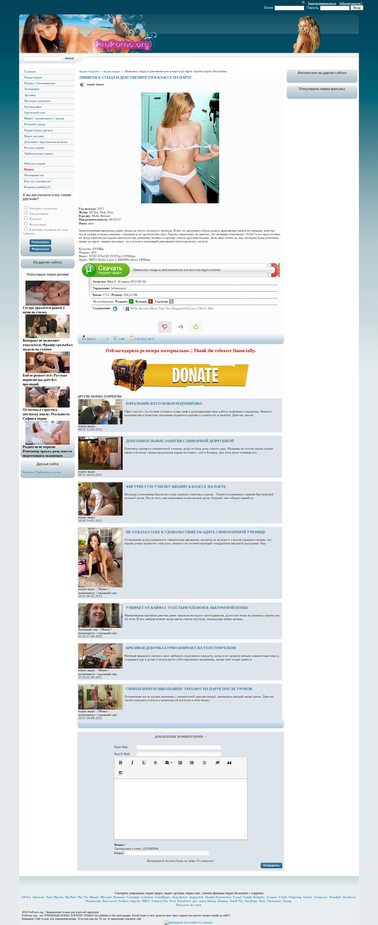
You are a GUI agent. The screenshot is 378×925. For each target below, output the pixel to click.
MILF (146, 901)
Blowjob (106, 897)
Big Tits (83, 897)
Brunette (119, 897)
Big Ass (58, 897)
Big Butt (70, 897)
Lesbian (123, 901)
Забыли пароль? (351, 3)
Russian (223, 901)
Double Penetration (218, 897)
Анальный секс (88, 629)
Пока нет (35, 219)
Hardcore (349, 897)
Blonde (94, 897)
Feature (272, 897)
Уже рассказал (38, 213)
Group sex (321, 897)
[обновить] (118, 288)
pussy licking (207, 901)
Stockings (251, 901)
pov (195, 901)
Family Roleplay (254, 897)
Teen (262, 901)
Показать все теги (188, 904)
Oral (172, 901)
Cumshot (147, 897)
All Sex (26, 897)
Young (287, 901)
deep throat (180, 897)
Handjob (335, 897)
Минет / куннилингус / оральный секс (97, 590)
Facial (237, 897)
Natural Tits (159, 901)
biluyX (91, 338)
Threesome (274, 901)
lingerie (135, 901)
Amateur (38, 897)
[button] (120, 762)
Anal (49, 897)
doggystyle (196, 897)
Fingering (295, 897)
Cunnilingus (162, 897)
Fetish (283, 897)
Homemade (93, 901)
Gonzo (307, 897)
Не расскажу (37, 224)
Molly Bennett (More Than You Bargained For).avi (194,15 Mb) (171, 308)
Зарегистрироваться (322, 3)
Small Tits (236, 901)
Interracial (109, 901)
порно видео (95, 84)
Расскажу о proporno (43, 208)
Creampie (132, 897)
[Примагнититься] (273, 276)
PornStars (184, 901)
